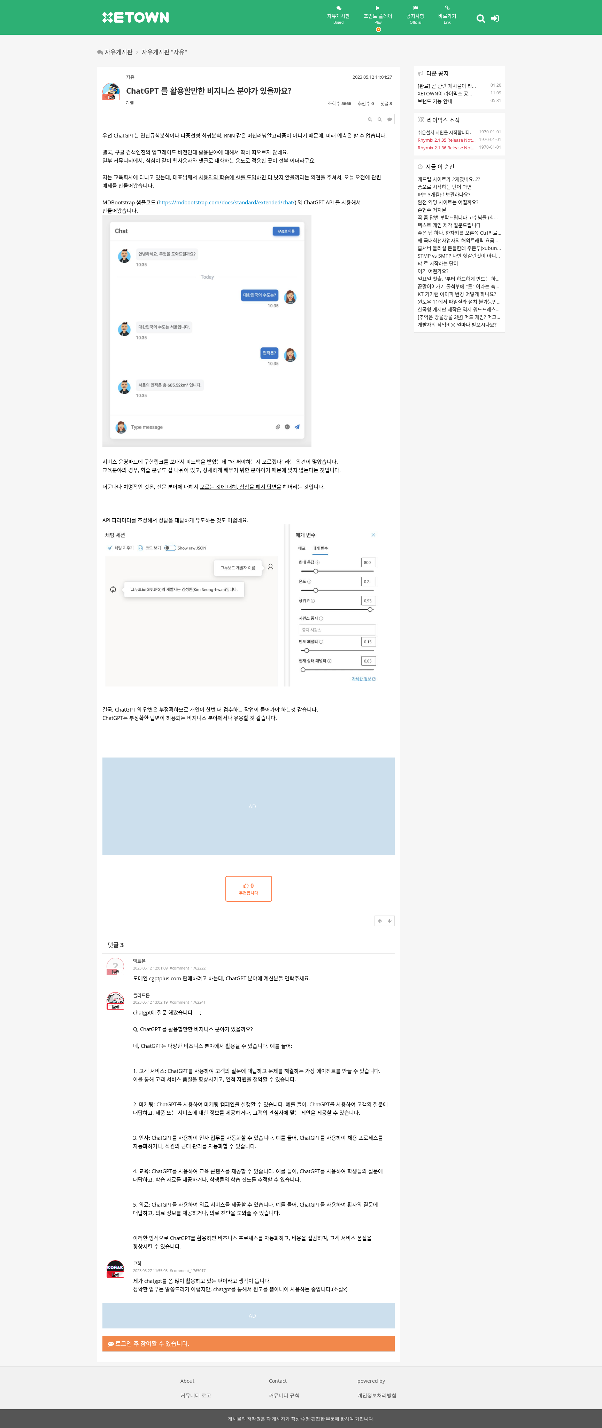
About (187, 1381)
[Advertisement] (248, 806)
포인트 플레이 (378, 18)
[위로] (380, 921)
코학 (137, 1263)
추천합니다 (248, 889)
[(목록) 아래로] (389, 921)
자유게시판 (338, 18)
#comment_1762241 (188, 1002)
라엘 (130, 103)
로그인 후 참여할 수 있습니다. (152, 1344)
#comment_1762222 (188, 968)
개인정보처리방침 (376, 1395)
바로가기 (447, 18)
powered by (371, 1381)
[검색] (480, 18)
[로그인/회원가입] (495, 18)
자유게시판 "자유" (164, 52)
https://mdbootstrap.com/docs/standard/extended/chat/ (227, 202)
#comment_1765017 (188, 1270)
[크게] (370, 119)
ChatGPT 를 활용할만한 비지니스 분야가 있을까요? (209, 90)
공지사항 (415, 18)
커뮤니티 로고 (195, 1395)
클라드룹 (141, 995)
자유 (130, 77)
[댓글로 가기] (389, 119)
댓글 (116, 945)
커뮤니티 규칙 (284, 1395)
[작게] (380, 119)
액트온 (139, 961)
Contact (278, 1381)
